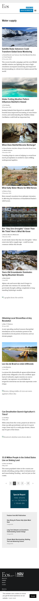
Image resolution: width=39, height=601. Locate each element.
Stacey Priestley (7, 148)
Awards (4, 582)
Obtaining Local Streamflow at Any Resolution (17, 319)
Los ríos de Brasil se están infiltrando (18, 364)
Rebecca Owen (7, 191)
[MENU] (35, 10)
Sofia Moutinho (7, 367)
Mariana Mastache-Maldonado (11, 234)
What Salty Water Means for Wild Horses (19, 188)
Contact (4, 584)
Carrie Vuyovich (8, 57)
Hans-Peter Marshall (25, 55)
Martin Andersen (8, 150)
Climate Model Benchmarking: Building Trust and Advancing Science (18, 540)
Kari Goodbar (6, 105)
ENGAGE (4, 580)
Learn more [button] (12, 598)
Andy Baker (15, 148)
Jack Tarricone (15, 55)
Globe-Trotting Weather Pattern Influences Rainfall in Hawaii (15, 100)
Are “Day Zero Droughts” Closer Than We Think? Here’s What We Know (18, 230)
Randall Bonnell (7, 55)
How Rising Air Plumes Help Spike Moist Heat (19, 521)
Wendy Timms (32, 148)
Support (29, 7)
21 (28, 483)
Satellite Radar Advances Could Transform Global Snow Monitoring (17, 50)
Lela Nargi (6, 417)
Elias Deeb (33, 55)
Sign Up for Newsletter (26, 10)
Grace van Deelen (7, 463)
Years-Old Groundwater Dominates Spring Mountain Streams (17, 273)
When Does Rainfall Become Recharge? (19, 145)
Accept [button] (33, 596)
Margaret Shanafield (23, 148)
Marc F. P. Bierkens (8, 324)
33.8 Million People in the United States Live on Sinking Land (19, 459)
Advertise (4, 589)
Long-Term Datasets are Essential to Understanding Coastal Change (17, 531)
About (4, 578)
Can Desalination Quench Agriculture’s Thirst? (18, 413)
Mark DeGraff (6, 278)
